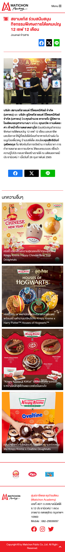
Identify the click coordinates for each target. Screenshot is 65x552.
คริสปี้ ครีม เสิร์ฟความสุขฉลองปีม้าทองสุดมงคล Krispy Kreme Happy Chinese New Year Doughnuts (30, 255)
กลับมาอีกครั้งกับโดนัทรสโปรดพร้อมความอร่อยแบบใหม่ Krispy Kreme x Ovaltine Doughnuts (32, 447)
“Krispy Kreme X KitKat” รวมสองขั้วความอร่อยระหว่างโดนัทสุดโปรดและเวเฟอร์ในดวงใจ (30, 383)
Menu (55, 6)
